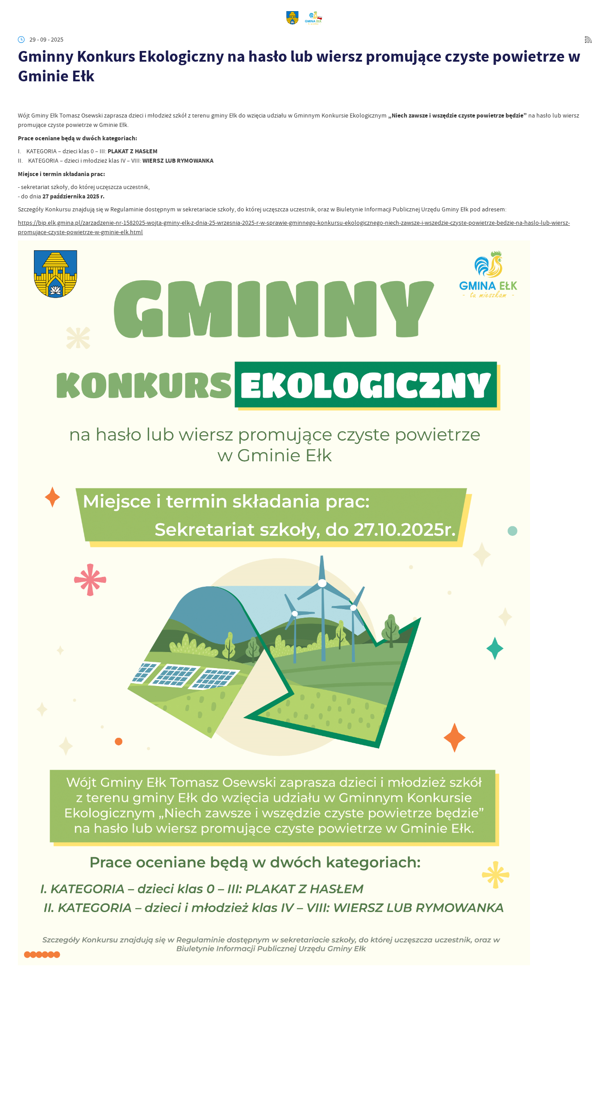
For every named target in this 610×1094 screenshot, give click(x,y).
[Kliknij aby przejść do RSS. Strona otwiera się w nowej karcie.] (588, 39)
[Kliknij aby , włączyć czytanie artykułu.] (24, 99)
